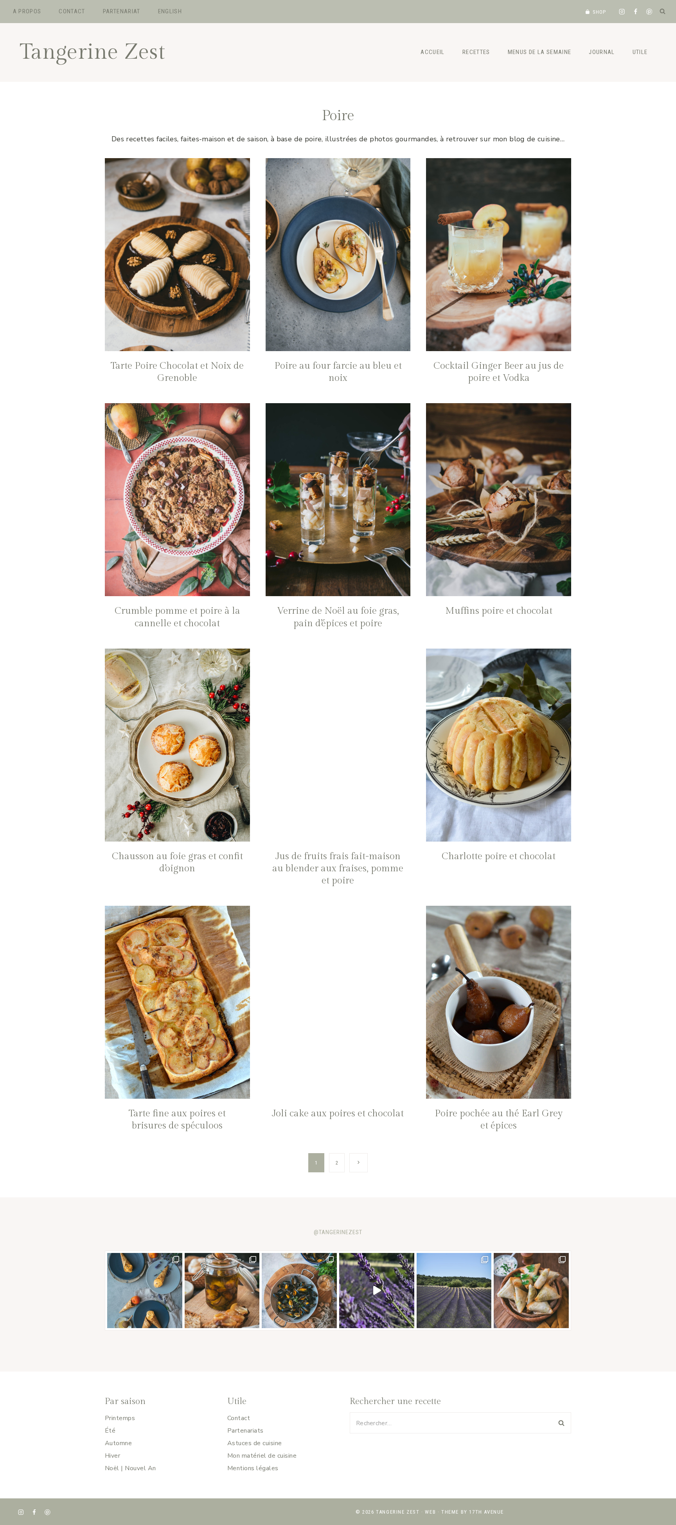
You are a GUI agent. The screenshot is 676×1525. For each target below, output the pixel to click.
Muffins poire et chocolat (498, 611)
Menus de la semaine (540, 52)
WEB (430, 1512)
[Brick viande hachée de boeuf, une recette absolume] (531, 1290)
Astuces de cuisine (254, 1443)
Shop (599, 12)
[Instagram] (622, 11)
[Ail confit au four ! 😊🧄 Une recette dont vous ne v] (222, 1290)
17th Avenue (486, 1512)
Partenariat (121, 11)
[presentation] (177, 254)
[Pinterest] (649, 11)
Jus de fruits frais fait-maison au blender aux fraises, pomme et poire (337, 868)
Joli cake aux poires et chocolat (338, 1113)
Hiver (112, 1455)
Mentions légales (253, 1468)
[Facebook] (635, 11)
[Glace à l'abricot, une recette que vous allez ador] (144, 1290)
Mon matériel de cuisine (262, 1455)
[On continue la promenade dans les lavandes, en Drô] (376, 1290)
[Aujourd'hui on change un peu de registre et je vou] (454, 1290)
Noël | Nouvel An (130, 1468)
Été (110, 1430)
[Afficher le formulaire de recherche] (662, 11)
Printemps (120, 1418)
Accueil (432, 52)
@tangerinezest (338, 1232)
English (170, 11)
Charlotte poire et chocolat (499, 856)
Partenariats (245, 1430)
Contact (72, 11)
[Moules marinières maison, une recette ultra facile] (299, 1290)
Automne (118, 1443)
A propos (27, 11)
